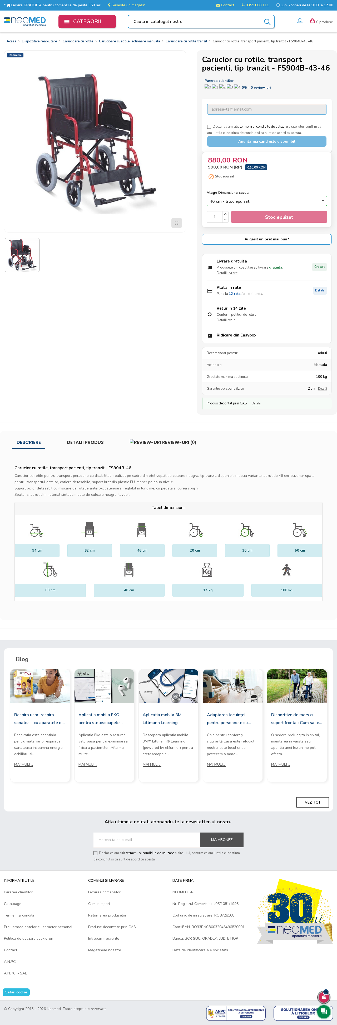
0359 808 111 (257, 5)
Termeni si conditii (19, 915)
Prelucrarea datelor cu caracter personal (38, 926)
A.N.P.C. (10, 961)
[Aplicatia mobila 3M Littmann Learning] (168, 685)
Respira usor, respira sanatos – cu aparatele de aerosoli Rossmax (39, 719)
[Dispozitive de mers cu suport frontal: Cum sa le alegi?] (297, 685)
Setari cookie (16, 992)
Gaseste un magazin (127, 5)
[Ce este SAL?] (236, 1013)
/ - (256, 87)
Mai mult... (23, 764)
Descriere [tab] (29, 442)
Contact (227, 5)
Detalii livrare (227, 273)
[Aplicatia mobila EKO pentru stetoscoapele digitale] (104, 685)
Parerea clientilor (18, 892)
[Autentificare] (300, 21)
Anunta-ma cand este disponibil (266, 141)
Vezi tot (313, 802)
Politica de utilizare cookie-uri (28, 938)
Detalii (320, 291)
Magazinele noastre (104, 950)
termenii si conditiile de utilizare (264, 126)
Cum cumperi (99, 903)
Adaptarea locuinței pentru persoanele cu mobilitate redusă (227, 719)
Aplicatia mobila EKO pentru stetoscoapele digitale (99, 719)
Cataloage (12, 903)
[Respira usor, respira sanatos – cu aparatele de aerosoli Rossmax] (40, 685)
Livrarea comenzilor (104, 892)
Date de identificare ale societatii (200, 950)
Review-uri (178, 442)
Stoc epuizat (279, 217)
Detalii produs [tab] (85, 442)
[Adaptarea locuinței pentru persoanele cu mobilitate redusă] (232, 685)
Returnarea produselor (107, 915)
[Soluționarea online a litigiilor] (303, 1013)
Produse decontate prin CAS (112, 926)
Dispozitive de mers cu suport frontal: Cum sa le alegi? (295, 719)
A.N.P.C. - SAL (15, 973)
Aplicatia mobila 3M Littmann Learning (162, 719)
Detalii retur (226, 320)
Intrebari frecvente (103, 938)
